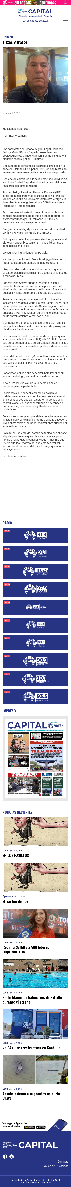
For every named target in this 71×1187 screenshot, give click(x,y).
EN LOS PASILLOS (16, 855)
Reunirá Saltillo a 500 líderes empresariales (26, 949)
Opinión (8, 37)
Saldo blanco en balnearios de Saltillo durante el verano (32, 999)
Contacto (63, 1161)
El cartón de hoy (15, 901)
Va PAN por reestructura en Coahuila (31, 1048)
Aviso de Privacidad (56, 1166)
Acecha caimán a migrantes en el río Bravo (31, 1095)
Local (5, 850)
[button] (65, 22)
